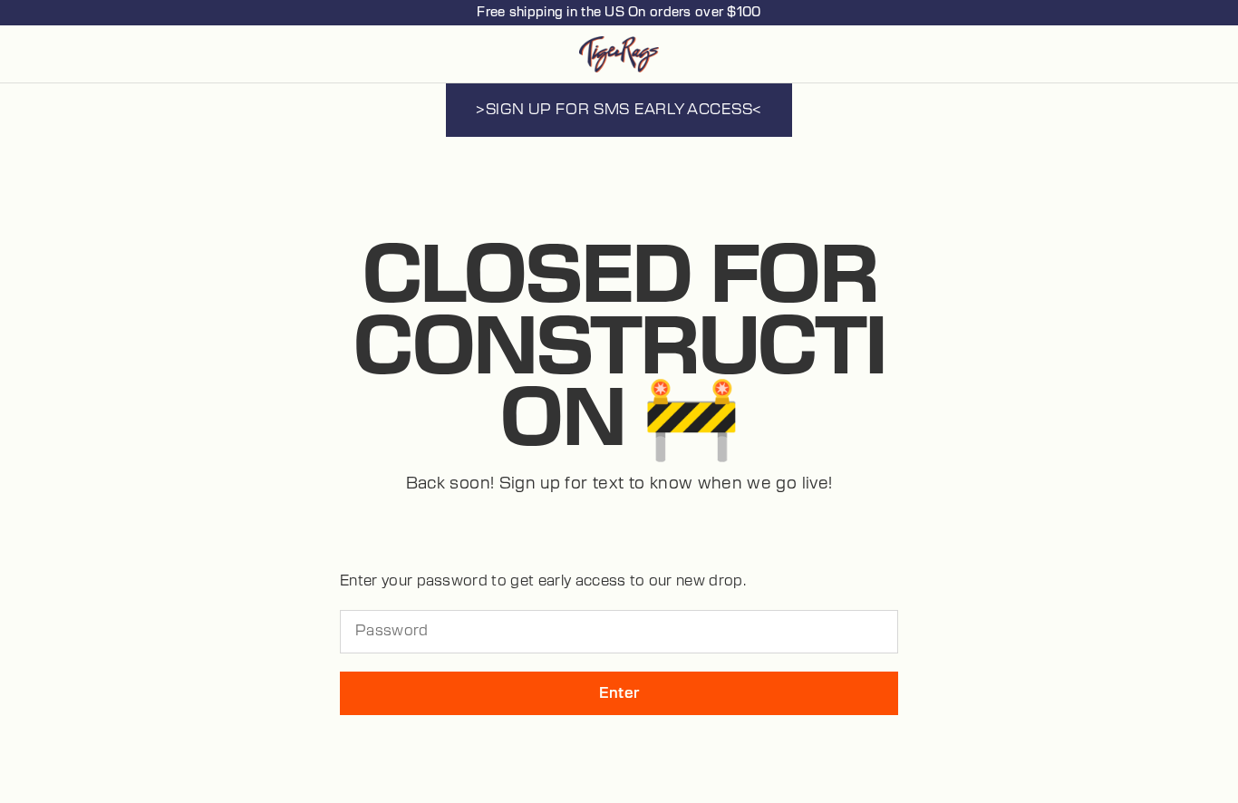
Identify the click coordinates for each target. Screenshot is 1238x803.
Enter (619, 693)
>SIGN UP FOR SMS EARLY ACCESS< (619, 109)
